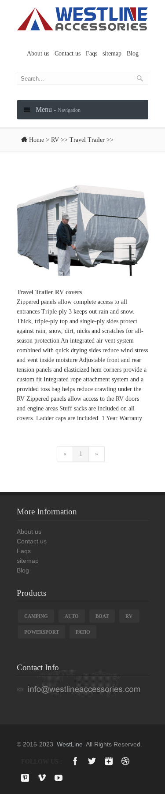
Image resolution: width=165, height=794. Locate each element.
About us (38, 53)
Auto (72, 616)
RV (55, 140)
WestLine (70, 744)
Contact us (68, 53)
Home (36, 140)
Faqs (91, 53)
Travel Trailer (87, 140)
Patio (83, 632)
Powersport (41, 632)
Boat (102, 616)
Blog (133, 53)
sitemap (112, 53)
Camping (36, 616)
